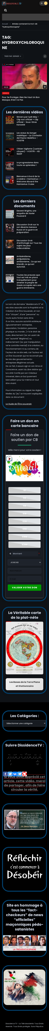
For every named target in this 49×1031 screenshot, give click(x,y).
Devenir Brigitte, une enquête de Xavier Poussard (26, 213)
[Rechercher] (5, 10)
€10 (24, 513)
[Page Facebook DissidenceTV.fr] (5, 774)
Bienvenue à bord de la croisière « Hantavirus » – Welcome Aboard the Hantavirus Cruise (29, 180)
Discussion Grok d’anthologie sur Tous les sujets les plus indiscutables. (29, 244)
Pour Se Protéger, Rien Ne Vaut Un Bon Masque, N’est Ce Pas (21, 98)
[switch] (43, 3)
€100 (24, 536)
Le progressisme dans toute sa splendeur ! (28, 164)
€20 (24, 521)
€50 (24, 529)
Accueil (5, 24)
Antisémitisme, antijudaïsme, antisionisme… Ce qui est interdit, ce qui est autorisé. (29, 261)
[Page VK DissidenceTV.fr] (15, 774)
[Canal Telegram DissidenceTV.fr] (19, 774)
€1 (24, 490)
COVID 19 (6, 93)
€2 (24, 498)
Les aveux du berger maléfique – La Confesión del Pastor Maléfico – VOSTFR (29, 137)
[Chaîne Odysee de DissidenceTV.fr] (24, 774)
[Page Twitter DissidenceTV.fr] (10, 774)
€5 (24, 505)
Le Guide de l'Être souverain (19, 404)
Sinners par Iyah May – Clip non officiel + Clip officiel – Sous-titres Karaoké (28, 121)
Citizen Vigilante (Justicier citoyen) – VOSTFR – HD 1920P (29, 151)
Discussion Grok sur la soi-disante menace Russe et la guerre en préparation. (28, 228)
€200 (24, 544)
